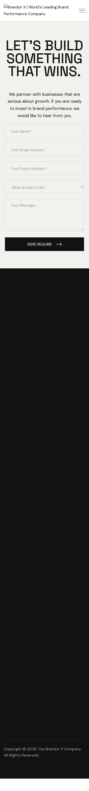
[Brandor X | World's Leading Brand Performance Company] (44, 10)
